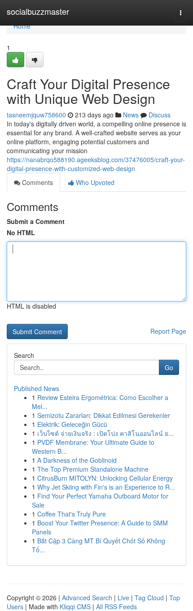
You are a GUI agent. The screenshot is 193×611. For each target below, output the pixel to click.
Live (123, 597)
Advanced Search (87, 597)
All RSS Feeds (116, 606)
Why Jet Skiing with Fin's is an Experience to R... (106, 486)
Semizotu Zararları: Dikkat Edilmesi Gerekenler (103, 415)
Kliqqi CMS (75, 606)
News (131, 114)
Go (169, 367)
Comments (36, 182)
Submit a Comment (36, 221)
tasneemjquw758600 (36, 114)
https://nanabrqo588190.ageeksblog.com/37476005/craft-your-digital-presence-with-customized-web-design (96, 164)
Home (22, 26)
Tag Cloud (149, 597)
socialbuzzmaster (38, 11)
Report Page (168, 331)
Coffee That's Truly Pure (71, 513)
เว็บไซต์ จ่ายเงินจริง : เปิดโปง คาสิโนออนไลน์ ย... (105, 433)
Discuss (160, 114)
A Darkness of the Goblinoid (77, 460)
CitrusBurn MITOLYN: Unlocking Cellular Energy (105, 477)
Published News (36, 388)
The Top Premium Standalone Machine (93, 469)
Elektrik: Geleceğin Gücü (72, 424)
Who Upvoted (94, 182)
